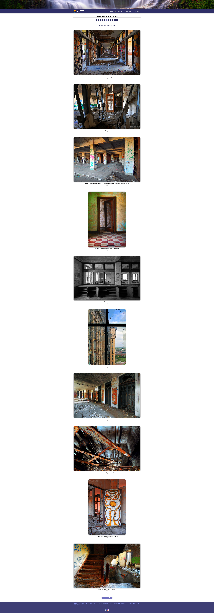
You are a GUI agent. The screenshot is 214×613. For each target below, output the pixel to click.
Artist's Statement (93, 606)
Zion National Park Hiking (128, 606)
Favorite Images (121, 606)
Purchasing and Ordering (85, 606)
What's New (99, 606)
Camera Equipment (109, 606)
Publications (103, 606)
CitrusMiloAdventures (80, 11)
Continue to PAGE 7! (107, 597)
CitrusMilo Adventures (100, 603)
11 (117, 19)
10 (114, 19)
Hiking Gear (115, 606)
